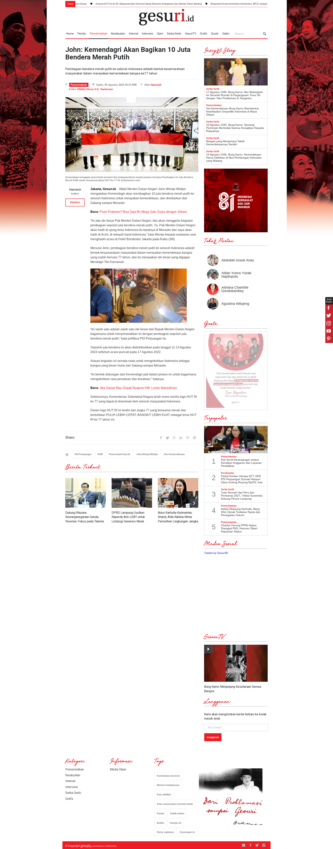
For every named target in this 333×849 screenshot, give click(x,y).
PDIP (100, 454)
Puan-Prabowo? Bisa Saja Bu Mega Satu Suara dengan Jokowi (143, 211)
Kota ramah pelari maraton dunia (175, 804)
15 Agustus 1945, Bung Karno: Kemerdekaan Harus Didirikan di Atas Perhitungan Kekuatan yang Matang (234, 157)
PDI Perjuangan (83, 454)
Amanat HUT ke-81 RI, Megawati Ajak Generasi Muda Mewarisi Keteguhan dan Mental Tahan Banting (101, 4)
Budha (160, 823)
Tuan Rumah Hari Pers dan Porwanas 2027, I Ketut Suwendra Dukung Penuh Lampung (242, 495)
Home (70, 33)
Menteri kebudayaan (168, 785)
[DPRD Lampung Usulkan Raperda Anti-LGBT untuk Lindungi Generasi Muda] (132, 493)
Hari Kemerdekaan (174, 454)
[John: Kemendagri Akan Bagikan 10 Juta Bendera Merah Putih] (131, 134)
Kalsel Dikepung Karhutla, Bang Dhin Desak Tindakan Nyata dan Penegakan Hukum (240, 512)
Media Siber (118, 769)
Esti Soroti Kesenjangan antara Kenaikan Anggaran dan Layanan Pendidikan (241, 462)
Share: (70, 437)
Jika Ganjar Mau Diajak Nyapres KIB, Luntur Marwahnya (138, 387)
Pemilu (81, 33)
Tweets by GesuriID (216, 552)
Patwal (160, 813)
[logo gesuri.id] (166, 17)
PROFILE (75, 202)
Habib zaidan (177, 813)
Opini (160, 33)
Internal (133, 33)
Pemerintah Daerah (119, 454)
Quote (215, 33)
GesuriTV (190, 33)
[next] (69, 503)
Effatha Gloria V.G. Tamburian (95, 89)
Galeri (225, 33)
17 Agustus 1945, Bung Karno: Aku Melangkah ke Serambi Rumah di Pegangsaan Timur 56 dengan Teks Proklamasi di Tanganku (234, 95)
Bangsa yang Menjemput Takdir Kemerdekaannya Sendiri (225, 143)
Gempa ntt (175, 823)
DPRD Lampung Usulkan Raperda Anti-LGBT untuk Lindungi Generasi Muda (128, 517)
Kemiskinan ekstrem (168, 776)
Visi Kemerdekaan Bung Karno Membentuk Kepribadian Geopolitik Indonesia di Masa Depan (232, 111)
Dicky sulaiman (165, 832)
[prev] (194, 503)
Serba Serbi (174, 33)
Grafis (203, 33)
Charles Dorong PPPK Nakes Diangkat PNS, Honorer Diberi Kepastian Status (239, 528)
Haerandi (156, 84)
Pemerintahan (98, 33)
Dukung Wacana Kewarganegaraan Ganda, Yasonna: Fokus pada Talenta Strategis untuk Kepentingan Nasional (84, 521)
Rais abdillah (164, 794)
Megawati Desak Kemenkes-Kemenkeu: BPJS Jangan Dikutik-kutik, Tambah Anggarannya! (210, 4)
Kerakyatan (118, 33)
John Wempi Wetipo (147, 454)
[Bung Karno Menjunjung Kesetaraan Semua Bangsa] (236, 663)
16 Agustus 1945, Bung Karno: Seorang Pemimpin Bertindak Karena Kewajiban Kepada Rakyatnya (235, 128)
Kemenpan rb (187, 832)
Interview (147, 33)
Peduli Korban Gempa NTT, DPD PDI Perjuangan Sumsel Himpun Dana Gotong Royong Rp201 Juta (241, 479)
